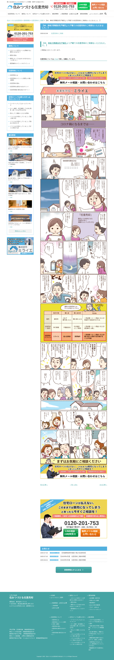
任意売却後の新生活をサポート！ (20, 90)
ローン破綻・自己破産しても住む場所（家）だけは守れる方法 (20, 109)
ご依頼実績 (55, 605)
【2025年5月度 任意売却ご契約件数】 (63, 560)
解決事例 (55, 14)
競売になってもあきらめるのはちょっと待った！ (20, 59)
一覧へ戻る (73, 485)
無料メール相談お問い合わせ (98, 6)
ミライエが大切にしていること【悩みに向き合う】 (20, 122)
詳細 (11, 151)
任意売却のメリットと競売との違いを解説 (20, 79)
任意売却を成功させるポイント (19, 86)
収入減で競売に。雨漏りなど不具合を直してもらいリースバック (96, 633)
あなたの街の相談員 (94, 605)
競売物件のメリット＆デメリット (20, 63)
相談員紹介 (92, 602)
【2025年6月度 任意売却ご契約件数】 (63, 556)
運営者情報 (84, 14)
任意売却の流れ (14, 83)
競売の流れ (13, 55)
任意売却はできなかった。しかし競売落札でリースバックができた (96, 643)
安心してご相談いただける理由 (19, 113)
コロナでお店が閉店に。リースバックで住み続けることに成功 (96, 621)
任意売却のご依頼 (57, 33)
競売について (26, 14)
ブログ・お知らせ (94, 607)
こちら (56, 59)
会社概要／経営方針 (94, 598)
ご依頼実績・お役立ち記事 (69, 14)
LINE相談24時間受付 (83, 6)
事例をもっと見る (20, 231)
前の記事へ (44, 485)
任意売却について (14, 14)
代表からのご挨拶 (94, 600)
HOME (53, 595)
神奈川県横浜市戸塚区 (57, 43)
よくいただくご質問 (96, 14)
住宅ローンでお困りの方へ (42, 14)
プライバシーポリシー (95, 609)
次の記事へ (103, 485)
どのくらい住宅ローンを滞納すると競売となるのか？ (20, 51)
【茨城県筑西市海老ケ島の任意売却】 (63, 553)
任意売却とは (14, 75)
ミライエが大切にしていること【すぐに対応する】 (20, 127)
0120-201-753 (64, 6)
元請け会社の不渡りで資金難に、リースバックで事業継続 (96, 627)
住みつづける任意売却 (30, 6)
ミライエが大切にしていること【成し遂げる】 (20, 117)
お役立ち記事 (55, 608)
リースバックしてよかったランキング (20, 104)
